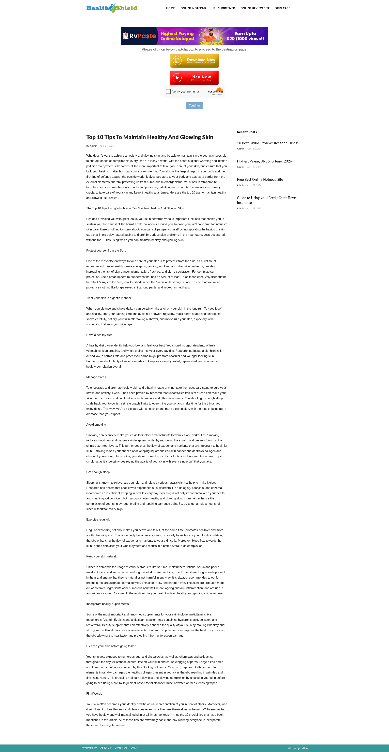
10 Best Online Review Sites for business (267, 143)
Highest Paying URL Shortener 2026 (264, 161)
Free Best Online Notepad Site (260, 179)
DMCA (134, 747)
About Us (105, 747)
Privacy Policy (89, 747)
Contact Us (121, 747)
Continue (194, 105)
